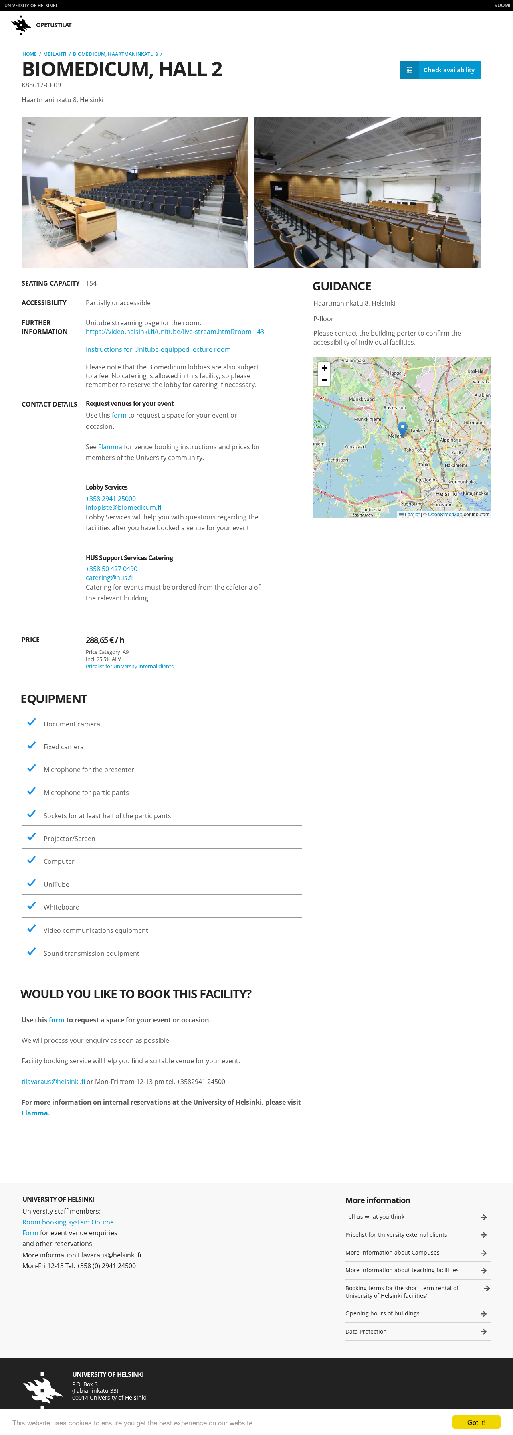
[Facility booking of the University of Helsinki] (42, 1391)
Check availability (449, 70)
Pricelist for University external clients (396, 1234)
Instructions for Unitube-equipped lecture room (158, 349)
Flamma (110, 446)
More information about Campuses (392, 1252)
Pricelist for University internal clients (130, 666)
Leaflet (412, 514)
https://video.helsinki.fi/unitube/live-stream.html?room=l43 (175, 331)
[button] (403, 429)
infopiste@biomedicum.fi (123, 507)
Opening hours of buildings (382, 1313)
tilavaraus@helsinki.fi (53, 1081)
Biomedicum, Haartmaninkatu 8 (115, 54)
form (119, 415)
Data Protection (366, 1331)
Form (30, 1232)
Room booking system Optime (68, 1222)
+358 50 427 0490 (111, 568)
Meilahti (55, 54)
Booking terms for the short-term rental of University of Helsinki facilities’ (401, 1291)
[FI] (502, 5)
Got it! (476, 1422)
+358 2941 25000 (111, 498)
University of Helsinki (30, 5)
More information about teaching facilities (402, 1270)
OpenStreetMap (445, 514)
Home (29, 54)
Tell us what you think (374, 1216)
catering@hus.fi (109, 577)
